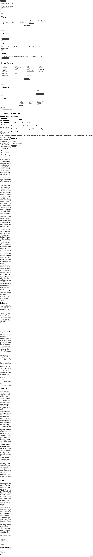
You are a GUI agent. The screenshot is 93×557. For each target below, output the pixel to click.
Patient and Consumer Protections (22, 21)
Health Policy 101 (5, 71)
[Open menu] (0, 9)
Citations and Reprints (4, 553)
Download (16, 116)
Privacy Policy (3, 552)
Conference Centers (7, 7)
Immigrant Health (14, 20)
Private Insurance (22, 22)
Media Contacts (39, 90)
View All (38, 104)
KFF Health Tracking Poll (18, 66)
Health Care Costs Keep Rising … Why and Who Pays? (27, 129)
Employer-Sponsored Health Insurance (17, 143)
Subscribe (1, 7)
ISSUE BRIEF (12, 116)
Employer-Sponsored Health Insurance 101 (24, 125)
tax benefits (4, 162)
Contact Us (2, 544)
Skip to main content (3, 0)
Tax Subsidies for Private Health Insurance (24, 122)
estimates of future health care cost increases (5, 270)
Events (29, 102)
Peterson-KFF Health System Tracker (41, 21)
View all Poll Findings (4, 48)
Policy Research (3, 30)
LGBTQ (13, 21)
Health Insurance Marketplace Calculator (42, 20)
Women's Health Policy (31, 23)
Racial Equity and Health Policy (31, 20)
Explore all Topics (27, 25)
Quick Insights (4, 70)
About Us (21, 101)
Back (2, 40)
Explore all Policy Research (5, 38)
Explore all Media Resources (40, 93)
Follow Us (3, 7)
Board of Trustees (22, 103)
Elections (4, 20)
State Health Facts (41, 66)
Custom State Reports (41, 67)
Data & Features (3, 59)
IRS (8, 222)
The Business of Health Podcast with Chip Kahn (6, 72)
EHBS (6, 487)
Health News (2, 49)
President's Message (39, 102)
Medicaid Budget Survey (6, 76)
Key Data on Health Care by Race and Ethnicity (30, 75)
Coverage (3, 535)
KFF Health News (3, 56)
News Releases (39, 91)
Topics (2, 13)
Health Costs (14, 141)
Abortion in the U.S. (29, 74)
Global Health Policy (5, 21)
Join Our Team (30, 103)
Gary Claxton (3, 127)
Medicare (13, 22)
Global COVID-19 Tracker (30, 70)
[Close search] (0, 11)
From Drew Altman (5, 66)
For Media (2, 83)
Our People (21, 102)
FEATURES (4, 69)
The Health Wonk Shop (5, 73)
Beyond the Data (5, 67)
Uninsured (30, 22)
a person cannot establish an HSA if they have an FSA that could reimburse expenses (5, 522)
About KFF (21, 105)
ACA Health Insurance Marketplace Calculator (5, 74)
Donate (10, 7)
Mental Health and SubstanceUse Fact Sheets (42, 71)
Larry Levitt (7, 127)
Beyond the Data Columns (40, 103)
